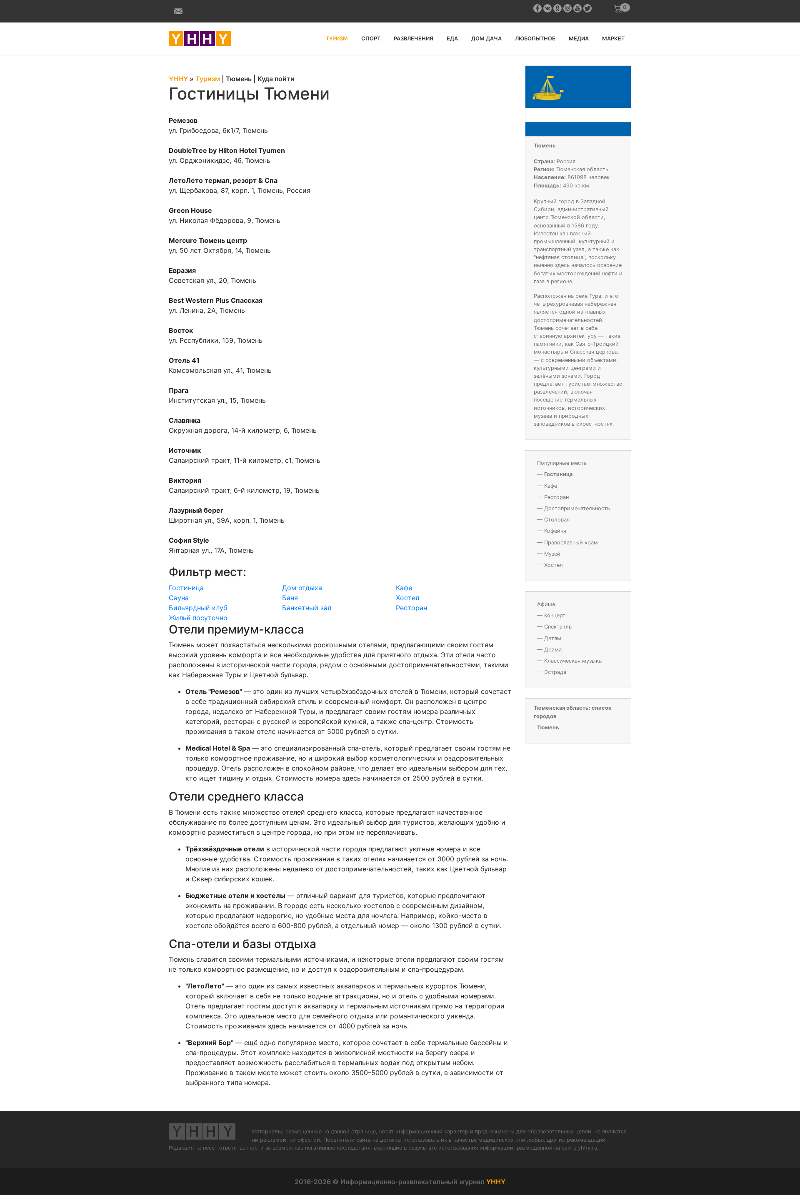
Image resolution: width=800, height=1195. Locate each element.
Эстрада (555, 672)
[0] (617, 9)
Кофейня (555, 531)
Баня (290, 598)
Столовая (557, 519)
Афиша (546, 604)
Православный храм (571, 542)
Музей (552, 554)
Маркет (613, 38)
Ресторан (411, 608)
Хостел (407, 598)
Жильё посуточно (198, 618)
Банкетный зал (306, 608)
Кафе (404, 588)
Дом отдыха (302, 588)
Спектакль (558, 627)
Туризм (337, 38)
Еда (452, 38)
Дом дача (486, 38)
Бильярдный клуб (198, 608)
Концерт (554, 615)
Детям (552, 638)
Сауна (179, 598)
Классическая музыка (573, 661)
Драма (553, 649)
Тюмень (545, 145)
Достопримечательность (577, 508)
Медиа (579, 38)
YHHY (495, 1182)
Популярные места (562, 463)
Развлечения (413, 38)
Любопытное (535, 38)
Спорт (370, 38)
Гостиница (186, 588)
